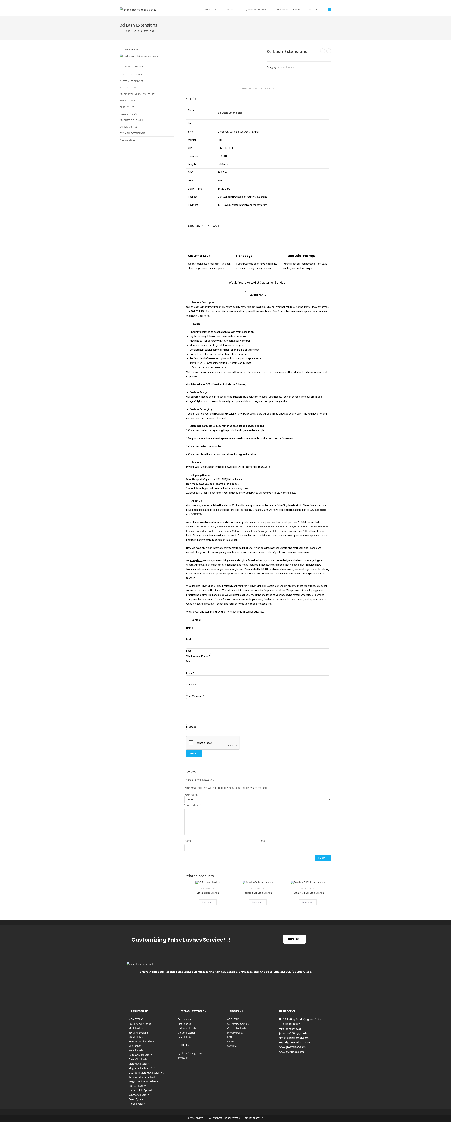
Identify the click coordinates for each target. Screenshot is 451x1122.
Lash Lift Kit (185, 1037)
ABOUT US (233, 1019)
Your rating (192, 794)
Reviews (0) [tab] (267, 88)
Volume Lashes (286, 67)
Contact (196, 620)
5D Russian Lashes (208, 892)
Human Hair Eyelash (141, 1090)
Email (190, 673)
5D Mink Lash (136, 1037)
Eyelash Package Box (190, 1053)
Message (191, 726)
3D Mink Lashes (226, 526)
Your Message (195, 696)
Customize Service (131, 81)
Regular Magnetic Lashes (143, 1077)
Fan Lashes (224, 531)
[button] (257, 302)
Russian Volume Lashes (258, 892)
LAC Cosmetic (318, 509)
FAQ (229, 1037)
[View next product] (328, 50)
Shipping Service (201, 475)
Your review (192, 805)
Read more (207, 902)
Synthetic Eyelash (139, 1094)
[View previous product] (322, 50)
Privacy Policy (235, 1032)
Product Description (203, 302)
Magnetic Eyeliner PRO (142, 1068)
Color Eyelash (136, 1099)
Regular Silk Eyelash (140, 1054)
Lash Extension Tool (280, 531)
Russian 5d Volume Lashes (308, 892)
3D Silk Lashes (244, 526)
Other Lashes (128, 126)
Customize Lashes (131, 74)
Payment (196, 462)
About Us (196, 500)
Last (188, 650)
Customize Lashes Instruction (209, 367)
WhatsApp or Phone (198, 656)
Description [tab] (249, 88)
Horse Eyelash (137, 1103)
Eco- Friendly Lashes (141, 1023)
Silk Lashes (127, 107)
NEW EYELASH (128, 87)
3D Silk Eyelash (137, 1050)
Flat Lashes (184, 1023)
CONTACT (233, 1045)
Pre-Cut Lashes (137, 1085)
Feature (195, 324)
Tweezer (183, 1057)
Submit (194, 753)
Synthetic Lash (284, 526)
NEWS (230, 1041)
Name (190, 627)
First (188, 639)
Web (188, 661)
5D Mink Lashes (206, 526)
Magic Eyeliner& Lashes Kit (137, 94)
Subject (191, 684)
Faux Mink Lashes (264, 526)
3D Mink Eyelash (138, 1032)
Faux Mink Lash (130, 113)
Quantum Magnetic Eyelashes (146, 1072)
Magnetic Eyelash (131, 120)
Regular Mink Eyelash (141, 1041)
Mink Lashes (128, 100)
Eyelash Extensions (132, 133)
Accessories (127, 139)
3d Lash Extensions (144, 30)
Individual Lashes (206, 531)
